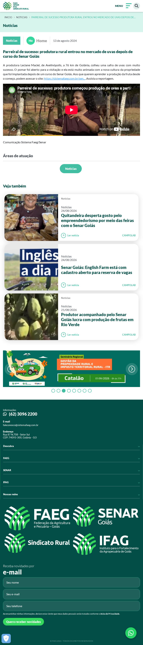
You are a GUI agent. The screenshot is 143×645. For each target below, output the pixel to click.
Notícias (71, 168)
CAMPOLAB (129, 235)
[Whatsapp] (130, 633)
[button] (132, 369)
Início (8, 17)
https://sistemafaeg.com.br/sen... (64, 78)
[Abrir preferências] (6, 638)
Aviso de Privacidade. (110, 614)
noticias (21, 17)
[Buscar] (136, 6)
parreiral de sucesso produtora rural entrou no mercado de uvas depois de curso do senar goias (82, 17)
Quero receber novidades (23, 621)
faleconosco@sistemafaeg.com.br (20, 425)
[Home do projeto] (16, 6)
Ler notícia (73, 235)
